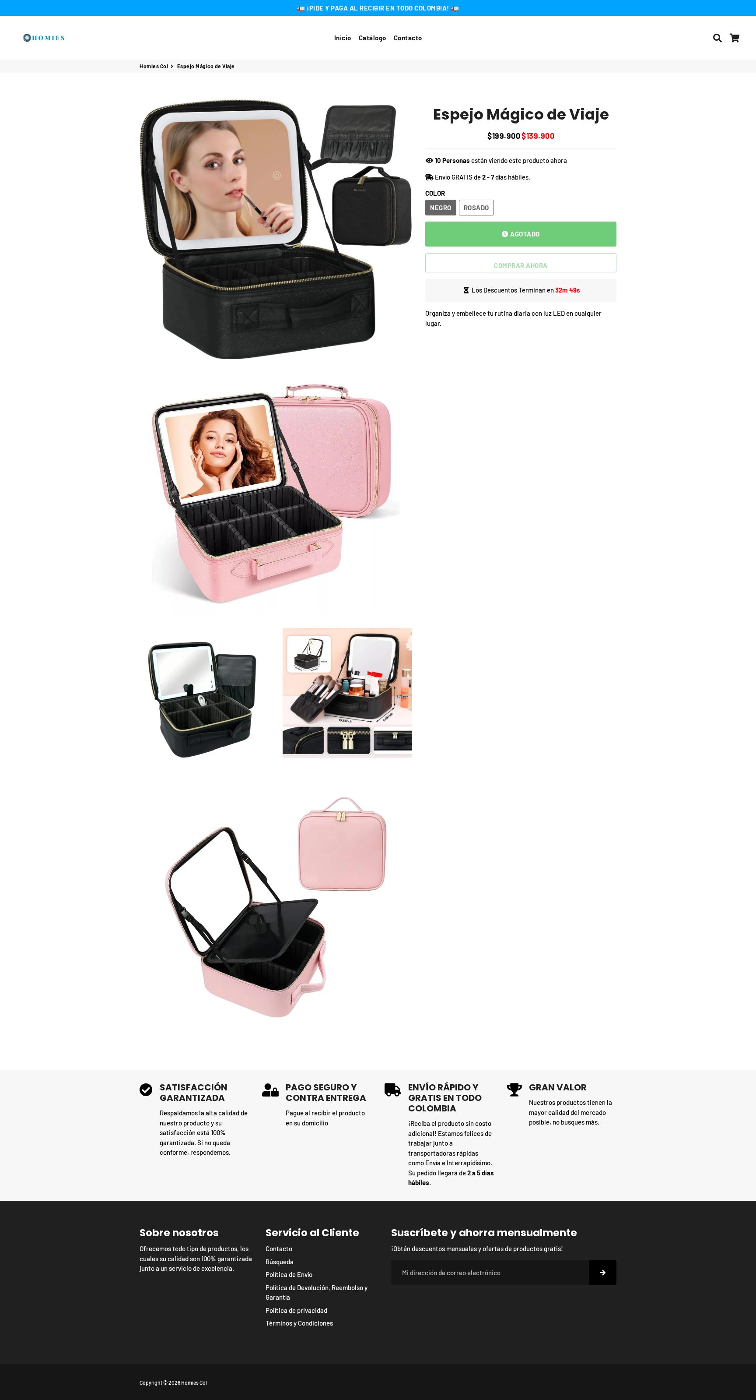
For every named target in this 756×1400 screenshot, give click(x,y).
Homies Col (154, 66)
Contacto (408, 38)
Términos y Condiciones (299, 1323)
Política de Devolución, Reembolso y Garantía (317, 1292)
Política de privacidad (296, 1310)
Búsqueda (280, 1262)
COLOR (435, 193)
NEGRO (441, 207)
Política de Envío (289, 1274)
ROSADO (476, 207)
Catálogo (372, 38)
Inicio (342, 38)
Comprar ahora (521, 265)
